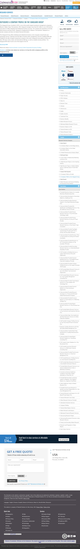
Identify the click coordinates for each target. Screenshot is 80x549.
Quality (62, 111)
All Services (30, 502)
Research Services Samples (65, 140)
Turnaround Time (64, 116)
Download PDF (4, 44)
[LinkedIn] (71, 536)
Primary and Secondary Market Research (69, 422)
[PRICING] (62, 21)
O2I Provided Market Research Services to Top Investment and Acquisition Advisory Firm (70, 311)
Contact (76, 2)
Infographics (26, 528)
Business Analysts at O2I (66, 126)
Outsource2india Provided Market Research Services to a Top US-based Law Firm (69, 305)
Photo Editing (46, 521)
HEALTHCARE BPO (33, 7)
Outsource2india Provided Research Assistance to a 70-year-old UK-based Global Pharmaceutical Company (68, 294)
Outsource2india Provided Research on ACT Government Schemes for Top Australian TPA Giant (69, 242)
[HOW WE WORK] (69, 21)
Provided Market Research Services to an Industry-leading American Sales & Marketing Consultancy (69, 368)
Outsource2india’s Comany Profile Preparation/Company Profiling (25, 47)
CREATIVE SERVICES (44, 7)
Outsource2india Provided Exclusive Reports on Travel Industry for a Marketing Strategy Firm (69, 299)
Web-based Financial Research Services (69, 413)
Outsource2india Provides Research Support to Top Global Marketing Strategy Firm (69, 202)
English (11, 502)
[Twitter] (69, 537)
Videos (8, 516)
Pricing (61, 90)
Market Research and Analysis (67, 410)
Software (62, 106)
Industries (53, 0)
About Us (59, 0)
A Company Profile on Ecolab (67, 174)
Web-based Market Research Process (69, 124)
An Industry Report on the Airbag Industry (69, 145)
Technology (26, 523)
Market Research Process (66, 121)
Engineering (62, 514)
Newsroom (71, 0)
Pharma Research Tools (65, 132)
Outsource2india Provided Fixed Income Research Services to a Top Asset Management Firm (69, 354)
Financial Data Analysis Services (67, 408)
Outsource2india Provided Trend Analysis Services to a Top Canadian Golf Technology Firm (69, 282)
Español (20, 502)
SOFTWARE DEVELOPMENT (19, 7)
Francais (16, 502)
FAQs (8, 525)
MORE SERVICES (75, 7)
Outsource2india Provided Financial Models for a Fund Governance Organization (68, 288)
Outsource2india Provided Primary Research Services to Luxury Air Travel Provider (69, 219)
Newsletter (9, 523)
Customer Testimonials (65, 93)
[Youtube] (74, 536)
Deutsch (25, 502)
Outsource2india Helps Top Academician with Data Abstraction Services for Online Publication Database (69, 317)
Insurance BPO (46, 518)
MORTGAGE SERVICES (39, 7)
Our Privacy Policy (74, 56)
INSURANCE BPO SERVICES (57, 7)
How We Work (65, 0)
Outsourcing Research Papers (67, 415)
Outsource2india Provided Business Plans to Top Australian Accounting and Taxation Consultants (69, 236)
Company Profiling (64, 405)
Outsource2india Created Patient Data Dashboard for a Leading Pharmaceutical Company (69, 332)
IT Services (62, 516)
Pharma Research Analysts (66, 134)
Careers (9, 521)
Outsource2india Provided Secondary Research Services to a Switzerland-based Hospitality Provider (69, 248)
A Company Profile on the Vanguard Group (69, 176)
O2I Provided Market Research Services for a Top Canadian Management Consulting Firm (69, 276)
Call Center (45, 525)
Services (47, 0)
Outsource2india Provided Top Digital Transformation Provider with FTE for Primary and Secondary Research (68, 231)
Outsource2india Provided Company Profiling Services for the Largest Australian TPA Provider (70, 265)
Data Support (46, 516)
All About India (26, 525)
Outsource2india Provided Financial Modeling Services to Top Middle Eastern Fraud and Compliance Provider (69, 259)
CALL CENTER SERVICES (5, 7)
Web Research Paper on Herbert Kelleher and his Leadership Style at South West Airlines (69, 167)
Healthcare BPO (63, 521)
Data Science (46, 523)
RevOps (49, 7)
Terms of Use (26, 498)
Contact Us (9, 530)
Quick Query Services (65, 429)
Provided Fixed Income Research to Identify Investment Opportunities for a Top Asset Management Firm (69, 389)
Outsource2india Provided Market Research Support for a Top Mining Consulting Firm (68, 338)
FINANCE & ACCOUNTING (26, 7)
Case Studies (62, 189)
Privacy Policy (39, 507)
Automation (62, 523)
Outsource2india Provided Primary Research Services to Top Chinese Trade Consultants (69, 225)
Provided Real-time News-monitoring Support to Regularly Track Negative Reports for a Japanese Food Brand (68, 379)
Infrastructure (63, 108)
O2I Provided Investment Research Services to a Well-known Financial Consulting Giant (68, 348)
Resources (77, 0)
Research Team (63, 103)
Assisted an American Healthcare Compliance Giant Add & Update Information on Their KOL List (67, 373)
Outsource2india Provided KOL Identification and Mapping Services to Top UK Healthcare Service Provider (69, 208)
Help (24, 514)
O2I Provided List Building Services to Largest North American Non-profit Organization (69, 254)
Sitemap (9, 528)
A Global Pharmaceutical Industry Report (69, 152)
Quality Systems (64, 113)
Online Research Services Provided (68, 400)
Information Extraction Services (67, 402)
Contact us (3, 50)
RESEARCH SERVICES (6, 12)
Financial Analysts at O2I (66, 129)
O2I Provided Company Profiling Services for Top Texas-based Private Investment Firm (69, 322)
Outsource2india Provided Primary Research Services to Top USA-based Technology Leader (68, 213)
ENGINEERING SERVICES (12, 7)
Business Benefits (64, 119)
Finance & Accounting (64, 518)
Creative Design (47, 514)
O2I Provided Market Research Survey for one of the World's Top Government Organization (69, 271)
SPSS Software (63, 98)
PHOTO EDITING (62, 7)
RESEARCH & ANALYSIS (68, 7)
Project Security (64, 95)
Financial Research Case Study (67, 397)
